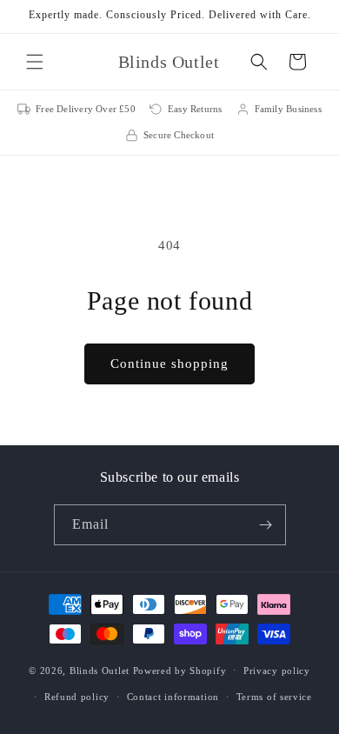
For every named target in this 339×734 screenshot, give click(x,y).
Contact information (173, 696)
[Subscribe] (266, 524)
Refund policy (77, 696)
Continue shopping (169, 363)
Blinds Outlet (100, 669)
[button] (35, 62)
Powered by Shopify (180, 669)
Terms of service (274, 696)
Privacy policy (276, 670)
